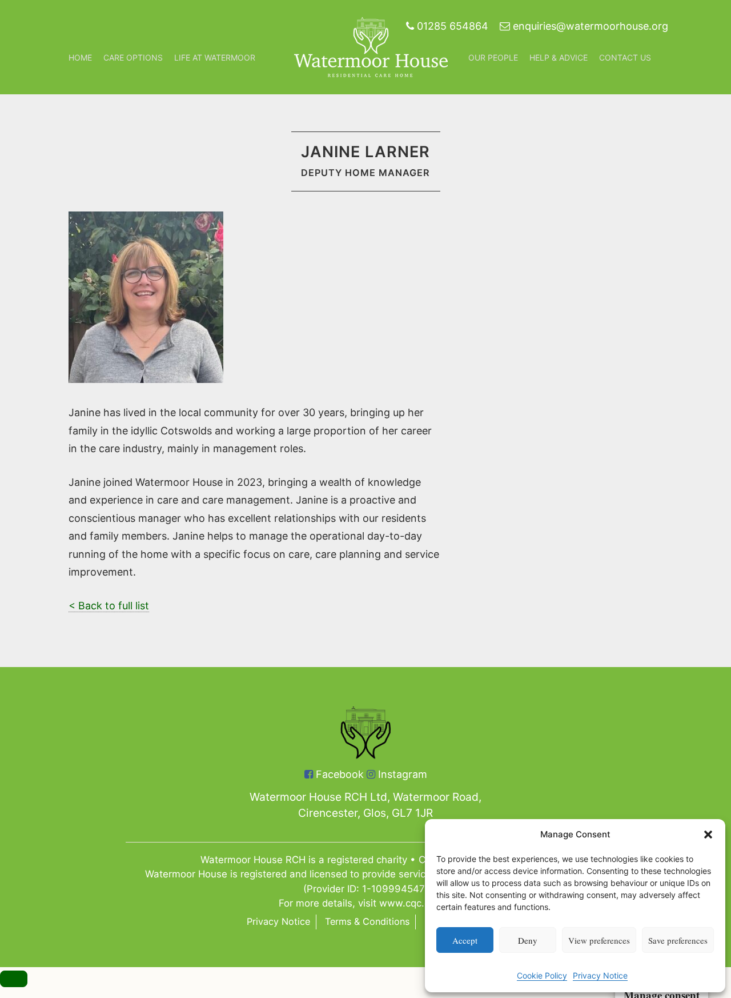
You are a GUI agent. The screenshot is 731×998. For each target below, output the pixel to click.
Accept (464, 940)
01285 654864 (451, 26)
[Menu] (13, 979)
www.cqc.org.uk (416, 903)
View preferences (599, 940)
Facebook (338, 774)
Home (80, 57)
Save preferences (678, 940)
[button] (708, 834)
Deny (527, 940)
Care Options (133, 57)
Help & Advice (558, 57)
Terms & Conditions (367, 921)
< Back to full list (109, 606)
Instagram (401, 774)
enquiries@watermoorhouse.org (589, 26)
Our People (493, 57)
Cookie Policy (542, 975)
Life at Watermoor (214, 57)
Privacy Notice (600, 975)
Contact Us (625, 57)
